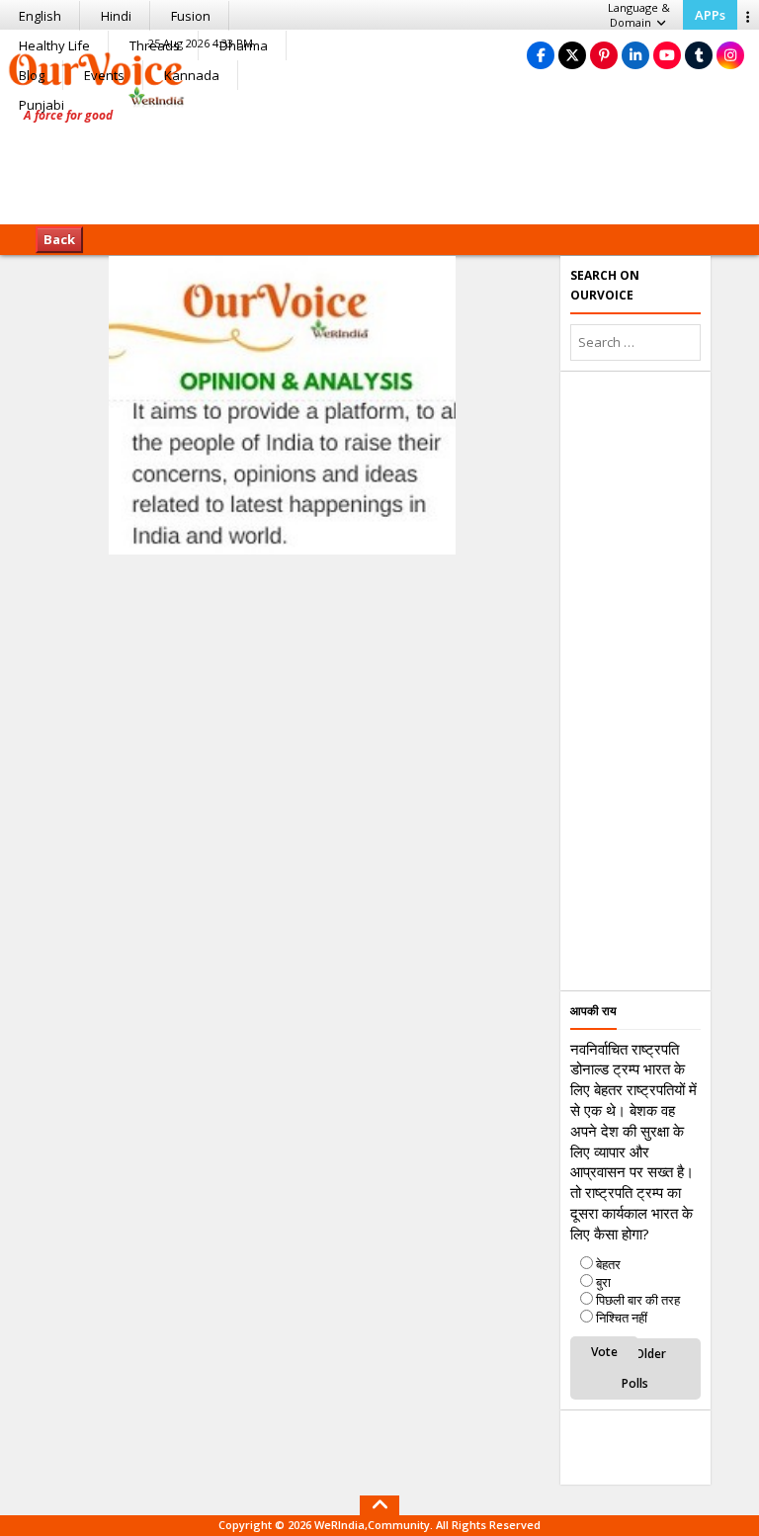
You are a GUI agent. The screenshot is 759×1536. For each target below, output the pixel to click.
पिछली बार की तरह (638, 1300)
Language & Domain (639, 15)
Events (104, 75)
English (40, 16)
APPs (710, 15)
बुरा (603, 1282)
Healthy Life (54, 45)
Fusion (191, 16)
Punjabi (41, 105)
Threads (154, 45)
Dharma (243, 45)
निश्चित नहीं (621, 1317)
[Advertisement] (379, 163)
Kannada (191, 75)
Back (59, 239)
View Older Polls (635, 1368)
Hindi (116, 16)
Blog (31, 75)
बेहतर (608, 1264)
